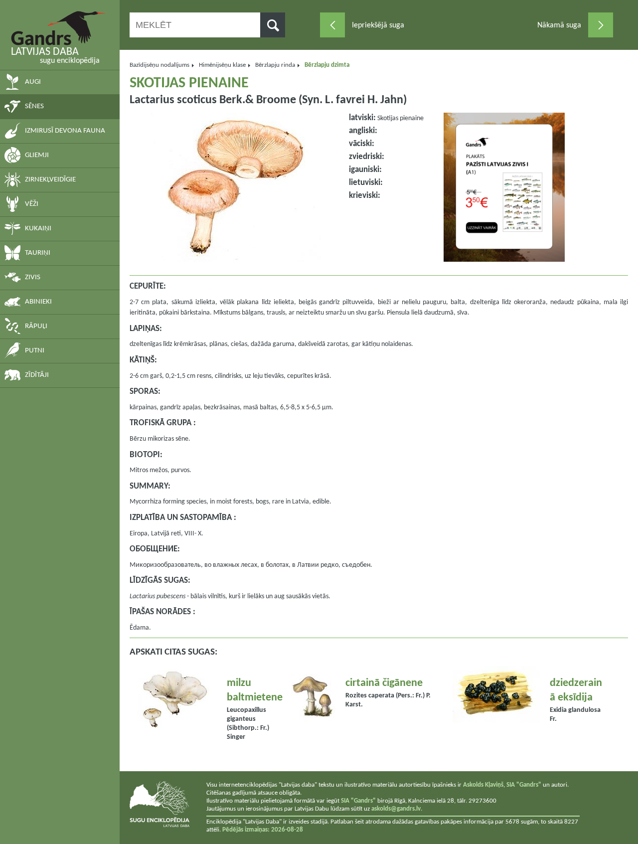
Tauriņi (37, 253)
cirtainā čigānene (384, 683)
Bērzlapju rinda (275, 65)
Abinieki (38, 302)
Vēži (31, 204)
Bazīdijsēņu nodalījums (159, 65)
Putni (34, 350)
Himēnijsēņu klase (222, 65)
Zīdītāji (37, 375)
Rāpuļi (36, 326)
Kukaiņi (38, 228)
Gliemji (37, 155)
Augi (33, 82)
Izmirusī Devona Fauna (65, 131)
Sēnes (34, 106)
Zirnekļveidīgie (50, 179)
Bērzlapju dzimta (327, 65)
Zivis (32, 277)
